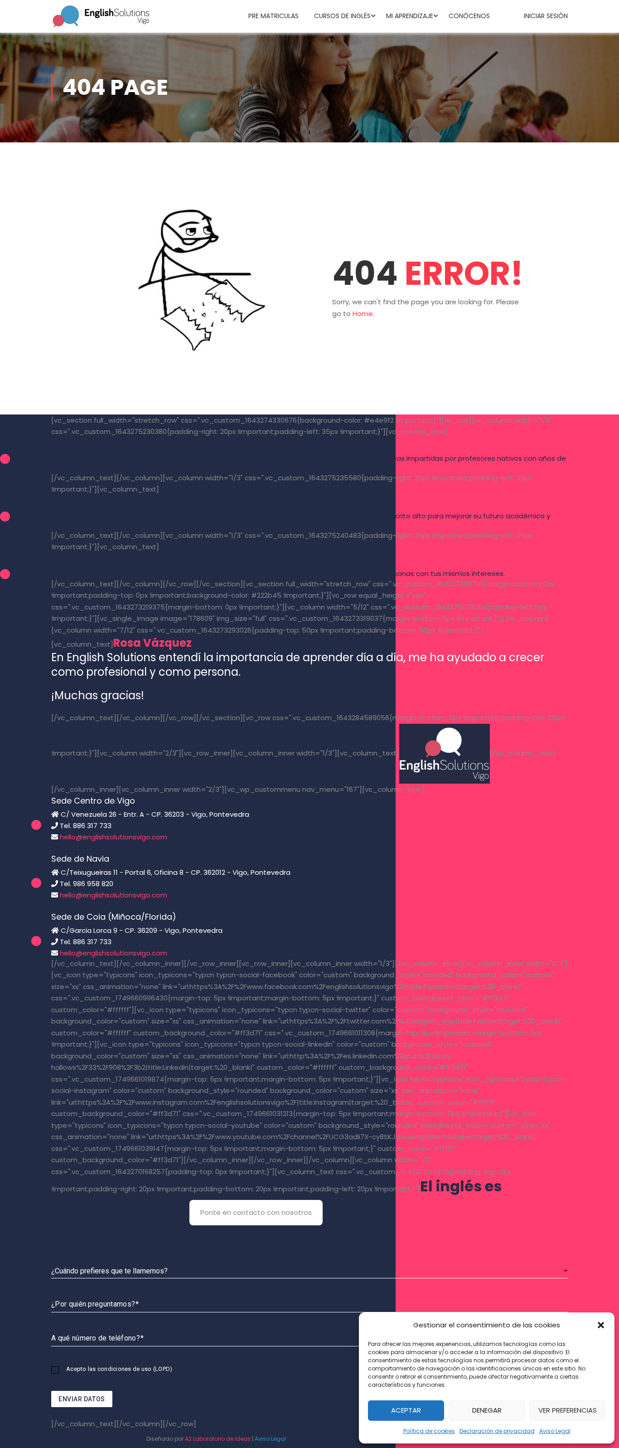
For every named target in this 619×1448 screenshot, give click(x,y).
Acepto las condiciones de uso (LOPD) (119, 1368)
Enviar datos (81, 1399)
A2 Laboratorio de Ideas (218, 1439)
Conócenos (469, 15)
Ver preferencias (567, 1410)
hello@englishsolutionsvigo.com (113, 837)
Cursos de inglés (342, 15)
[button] (600, 1325)
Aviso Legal (555, 1431)
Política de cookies (429, 1431)
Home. (363, 313)
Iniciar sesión (546, 15)
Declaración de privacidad (497, 1431)
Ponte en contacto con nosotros (256, 1212)
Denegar (487, 1410)
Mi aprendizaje (409, 15)
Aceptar (406, 1410)
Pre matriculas (273, 15)
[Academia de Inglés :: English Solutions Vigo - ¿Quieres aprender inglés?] (101, 15)
